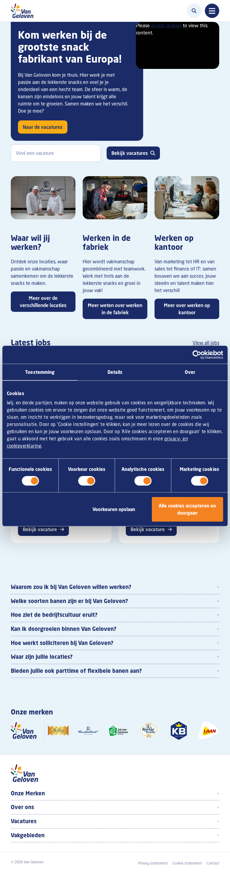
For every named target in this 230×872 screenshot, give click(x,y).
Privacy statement (153, 863)
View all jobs (206, 342)
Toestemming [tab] (40, 372)
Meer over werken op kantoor (187, 309)
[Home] (24, 11)
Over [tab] (190, 372)
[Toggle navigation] (212, 11)
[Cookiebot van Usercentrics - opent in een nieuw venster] (197, 354)
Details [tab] (115, 372)
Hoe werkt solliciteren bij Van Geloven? (62, 642)
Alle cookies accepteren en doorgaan (187, 509)
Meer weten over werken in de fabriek (115, 309)
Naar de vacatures (43, 127)
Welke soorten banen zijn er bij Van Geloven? (69, 600)
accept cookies (166, 25)
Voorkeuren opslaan (114, 509)
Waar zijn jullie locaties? (42, 656)
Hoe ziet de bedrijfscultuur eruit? (54, 614)
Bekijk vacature (40, 529)
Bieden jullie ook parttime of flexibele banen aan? (76, 670)
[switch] (86, 481)
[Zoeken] (194, 11)
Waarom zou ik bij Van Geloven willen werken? (71, 586)
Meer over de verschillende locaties (43, 302)
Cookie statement (187, 863)
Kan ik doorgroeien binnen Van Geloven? (63, 628)
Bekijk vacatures (129, 153)
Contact (213, 863)
